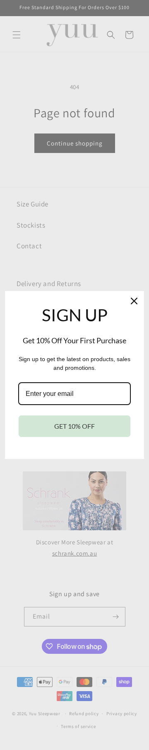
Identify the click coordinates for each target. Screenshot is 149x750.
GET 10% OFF (74, 426)
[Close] (134, 301)
